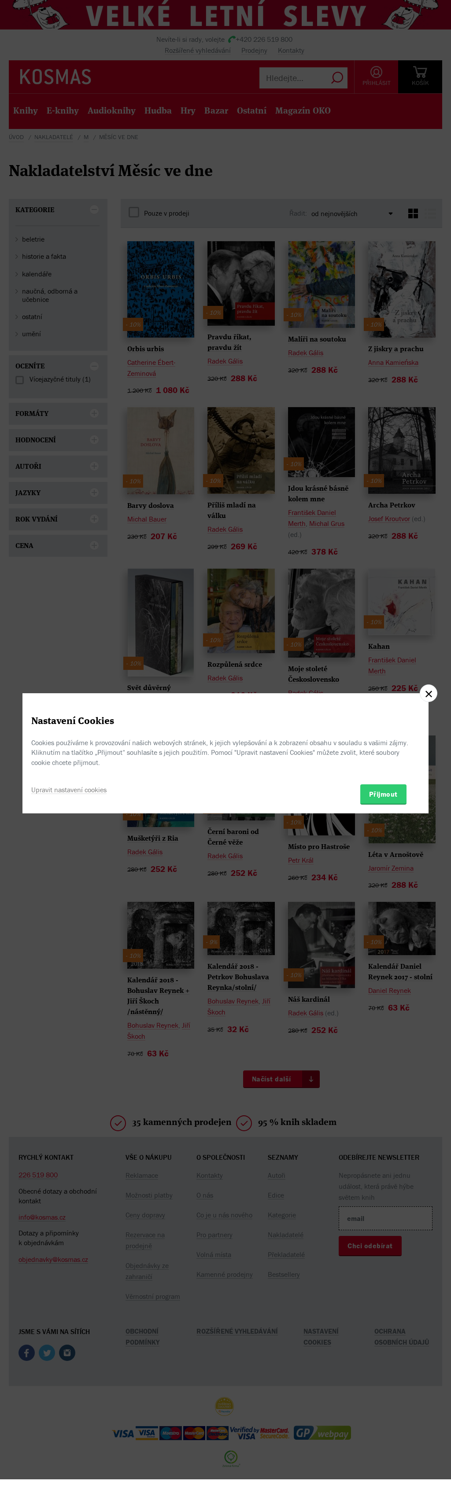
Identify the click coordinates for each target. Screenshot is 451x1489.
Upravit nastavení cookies (69, 789)
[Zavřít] (428, 693)
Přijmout (383, 794)
